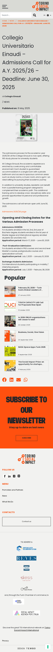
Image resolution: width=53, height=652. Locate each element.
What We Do (7, 501)
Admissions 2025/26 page (14, 211)
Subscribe (26, 438)
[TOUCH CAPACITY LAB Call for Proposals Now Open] (32, 308)
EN (44, 15)
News (12, 21)
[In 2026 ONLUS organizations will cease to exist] (32, 322)
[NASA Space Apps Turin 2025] (32, 352)
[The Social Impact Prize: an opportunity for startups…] (32, 367)
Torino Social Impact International (32, 628)
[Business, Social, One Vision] (32, 337)
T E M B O (31, 648)
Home (4, 21)
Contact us (26, 521)
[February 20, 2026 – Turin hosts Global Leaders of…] (32, 293)
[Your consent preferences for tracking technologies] (48, 647)
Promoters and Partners (12, 490)
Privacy (5, 640)
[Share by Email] (18, 380)
